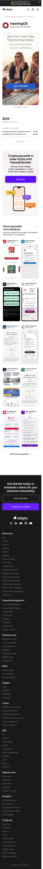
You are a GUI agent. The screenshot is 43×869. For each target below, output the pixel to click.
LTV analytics (7, 804)
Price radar (6, 562)
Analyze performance (11, 714)
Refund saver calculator (12, 588)
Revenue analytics (9, 800)
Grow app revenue (9, 711)
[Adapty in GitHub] (25, 523)
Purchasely (6, 780)
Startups (5, 690)
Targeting (6, 622)
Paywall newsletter (10, 570)
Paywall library (8, 566)
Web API (5, 767)
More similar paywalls (19, 453)
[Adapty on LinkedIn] (15, 523)
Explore (20, 179)
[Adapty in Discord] (20, 523)
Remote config (8, 629)
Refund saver (7, 657)
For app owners (8, 677)
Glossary (5, 555)
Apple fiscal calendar (10, 577)
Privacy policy (8, 838)
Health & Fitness (16, 27)
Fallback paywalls (9, 653)
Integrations (7, 660)
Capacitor (6, 756)
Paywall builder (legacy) (12, 608)
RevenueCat (7, 776)
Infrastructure (9, 635)
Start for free (20, 498)
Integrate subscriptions (11, 707)
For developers (8, 670)
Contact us (6, 828)
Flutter (5, 745)
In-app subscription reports (13, 591)
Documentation (8, 559)
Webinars (6, 548)
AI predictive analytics (11, 807)
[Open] (37, 9)
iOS (3, 735)
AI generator (7, 611)
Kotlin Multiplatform (10, 752)
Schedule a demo (21, 506)
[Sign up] (28, 9)
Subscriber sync (8, 646)
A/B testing (7, 615)
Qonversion (7, 783)
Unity (4, 760)
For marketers (8, 674)
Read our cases (8, 725)
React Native (7, 742)
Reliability (6, 650)
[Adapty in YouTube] (30, 523)
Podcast (5, 545)
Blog (4, 537)
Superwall (6, 787)
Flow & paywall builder (11, 604)
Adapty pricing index (10, 573)
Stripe (4, 763)
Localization (7, 626)
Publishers (6, 694)
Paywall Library (10, 17)
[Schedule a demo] (33, 9)
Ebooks (5, 541)
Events (5, 552)
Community (6, 595)
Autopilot (6, 619)
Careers (5, 831)
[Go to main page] (8, 9)
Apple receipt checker (11, 580)
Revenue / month (10, 122)
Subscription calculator (11, 584)
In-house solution (9, 791)
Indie (4, 687)
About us (6, 824)
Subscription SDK (9, 639)
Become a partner (9, 856)
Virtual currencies (9, 643)
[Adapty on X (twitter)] (11, 523)
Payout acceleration (10, 721)
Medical (21, 17)
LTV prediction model (11, 811)
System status (8, 849)
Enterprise (6, 698)
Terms (4, 835)
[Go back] (3, 17)
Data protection (9, 842)
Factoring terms (8, 846)
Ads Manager (7, 815)
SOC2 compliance (9, 853)
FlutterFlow (7, 749)
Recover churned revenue (12, 718)
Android (5, 738)
